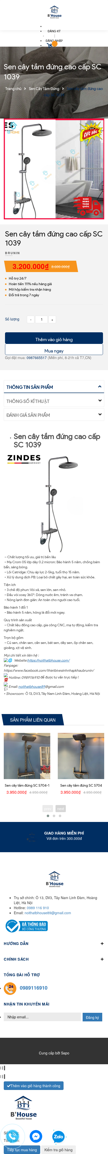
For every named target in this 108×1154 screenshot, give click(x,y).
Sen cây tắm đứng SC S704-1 (27, 785)
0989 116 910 (38, 907)
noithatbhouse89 (31, 687)
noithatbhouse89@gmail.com (48, 912)
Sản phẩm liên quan (33, 720)
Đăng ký (92, 1017)
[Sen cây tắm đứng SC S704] (81, 756)
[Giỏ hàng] (50, 46)
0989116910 (33, 987)
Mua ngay (54, 351)
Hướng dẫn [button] (16, 943)
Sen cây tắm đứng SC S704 (81, 785)
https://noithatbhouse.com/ (48, 660)
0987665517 (37, 357)
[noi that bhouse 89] (54, 13)
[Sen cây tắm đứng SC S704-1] (27, 756)
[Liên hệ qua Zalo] (58, 1137)
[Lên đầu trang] (95, 1136)
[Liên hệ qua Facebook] (36, 1135)
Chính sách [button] (16, 959)
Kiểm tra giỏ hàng (58, 1149)
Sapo (65, 1052)
